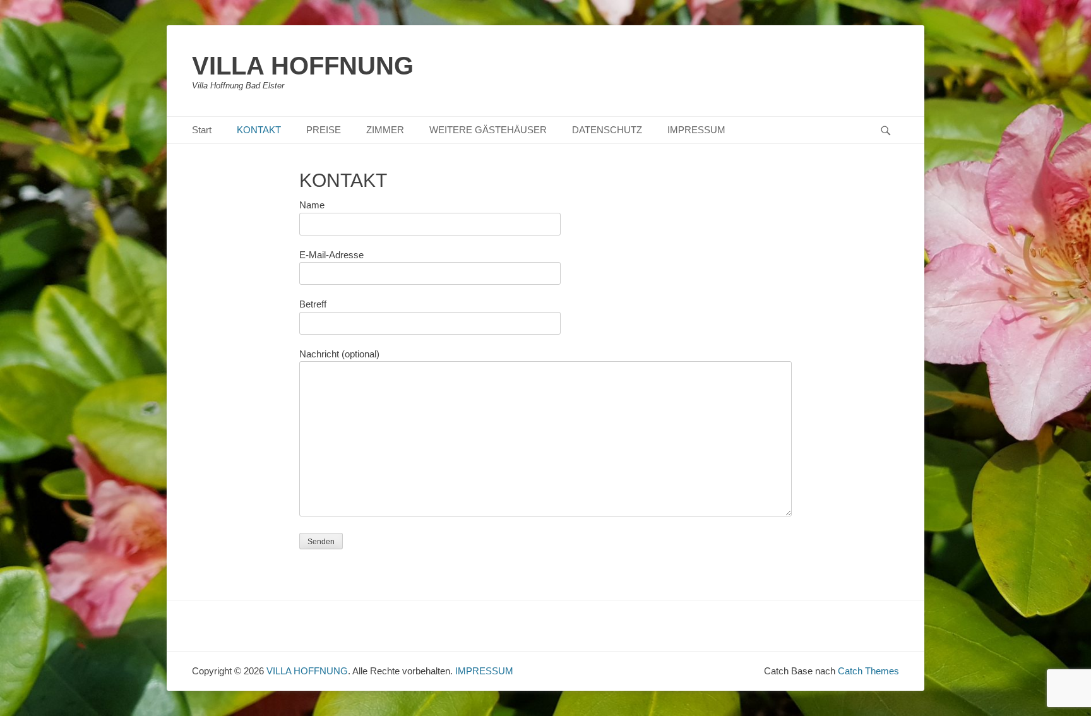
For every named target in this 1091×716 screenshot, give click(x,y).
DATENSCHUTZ (607, 129)
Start (202, 129)
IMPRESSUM (696, 129)
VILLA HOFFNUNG (303, 66)
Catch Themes (868, 670)
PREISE (323, 129)
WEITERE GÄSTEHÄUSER (488, 129)
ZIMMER (385, 129)
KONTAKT (259, 129)
